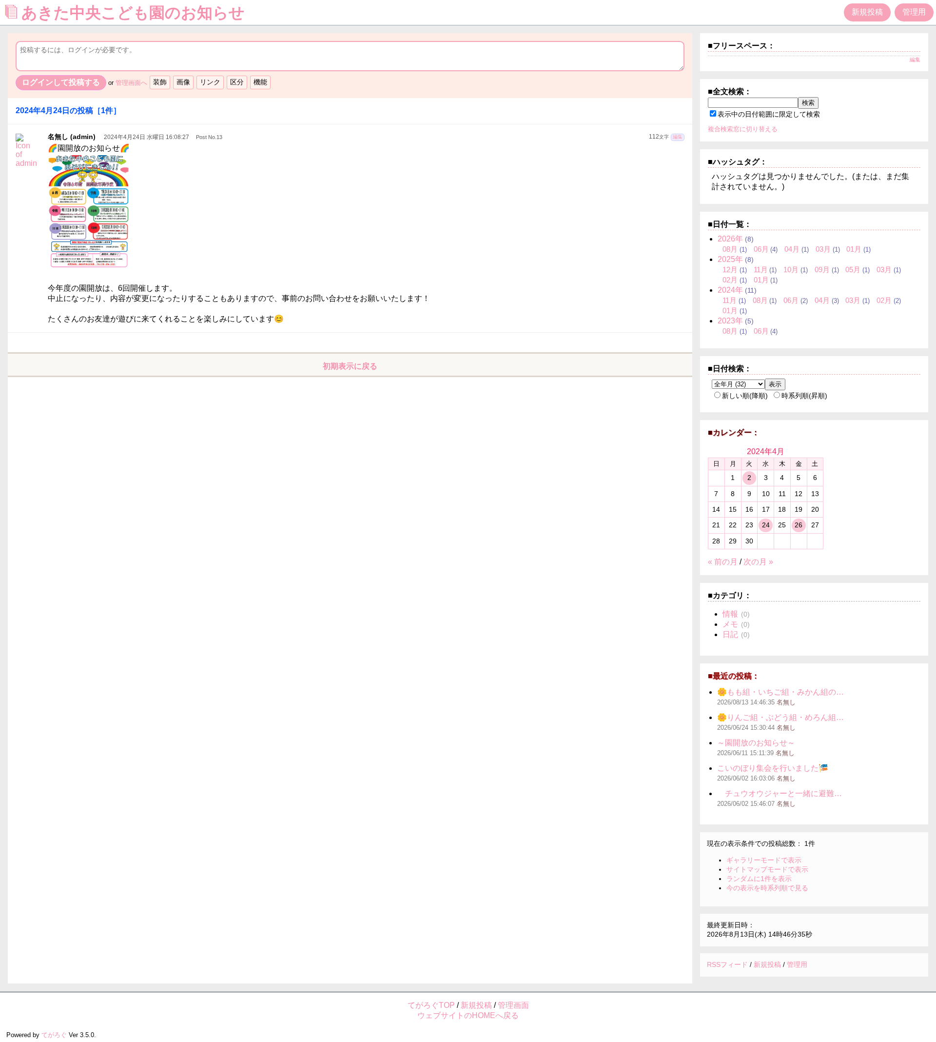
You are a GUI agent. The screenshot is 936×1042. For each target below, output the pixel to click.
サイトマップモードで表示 (767, 869)
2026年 (730, 239)
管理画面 (513, 1005)
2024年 (730, 290)
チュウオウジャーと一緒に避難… (779, 793)
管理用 (914, 12)
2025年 (730, 259)
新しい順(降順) (745, 396)
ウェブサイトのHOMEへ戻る (468, 1015)
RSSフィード (727, 964)
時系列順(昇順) (804, 396)
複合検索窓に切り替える (743, 129)
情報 (730, 614)
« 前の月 (723, 562)
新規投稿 (867, 12)
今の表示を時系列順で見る (767, 888)
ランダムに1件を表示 (759, 878)
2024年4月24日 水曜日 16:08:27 (146, 137)
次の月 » (758, 562)
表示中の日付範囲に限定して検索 (769, 114)
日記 (730, 634)
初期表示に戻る (350, 366)
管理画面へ (131, 82)
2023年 (730, 321)
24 (766, 525)
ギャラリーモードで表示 (763, 860)
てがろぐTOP (431, 1005)
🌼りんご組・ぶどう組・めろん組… (780, 717)
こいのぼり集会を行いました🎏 (772, 768)
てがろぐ (54, 1035)
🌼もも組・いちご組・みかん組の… (780, 692)
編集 (677, 137)
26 (798, 525)
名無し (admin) (72, 136)
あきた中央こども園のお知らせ (135, 12)
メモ (730, 624)
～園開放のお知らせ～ (756, 743)
